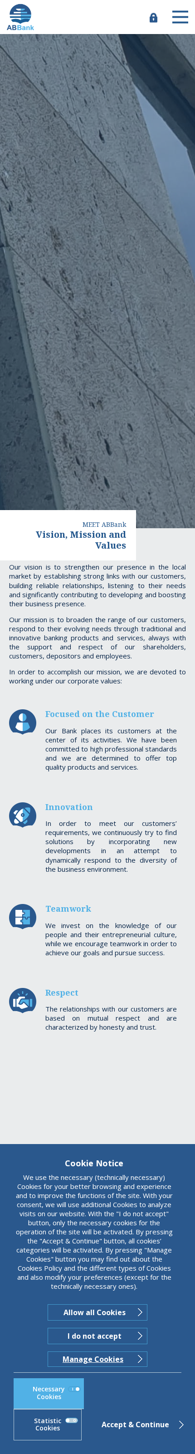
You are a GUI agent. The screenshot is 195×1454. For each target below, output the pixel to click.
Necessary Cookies (49, 1393)
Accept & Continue (135, 1424)
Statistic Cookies (47, 1424)
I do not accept (95, 1336)
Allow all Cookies (94, 1312)
